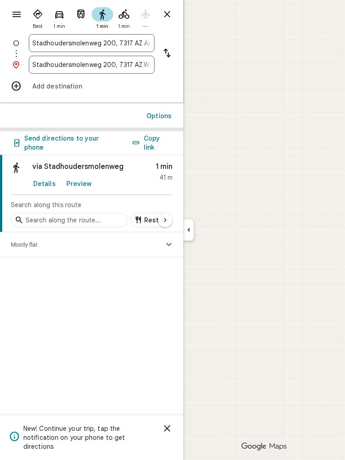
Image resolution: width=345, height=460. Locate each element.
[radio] (38, 17)
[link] (91, 193)
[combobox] (91, 43)
